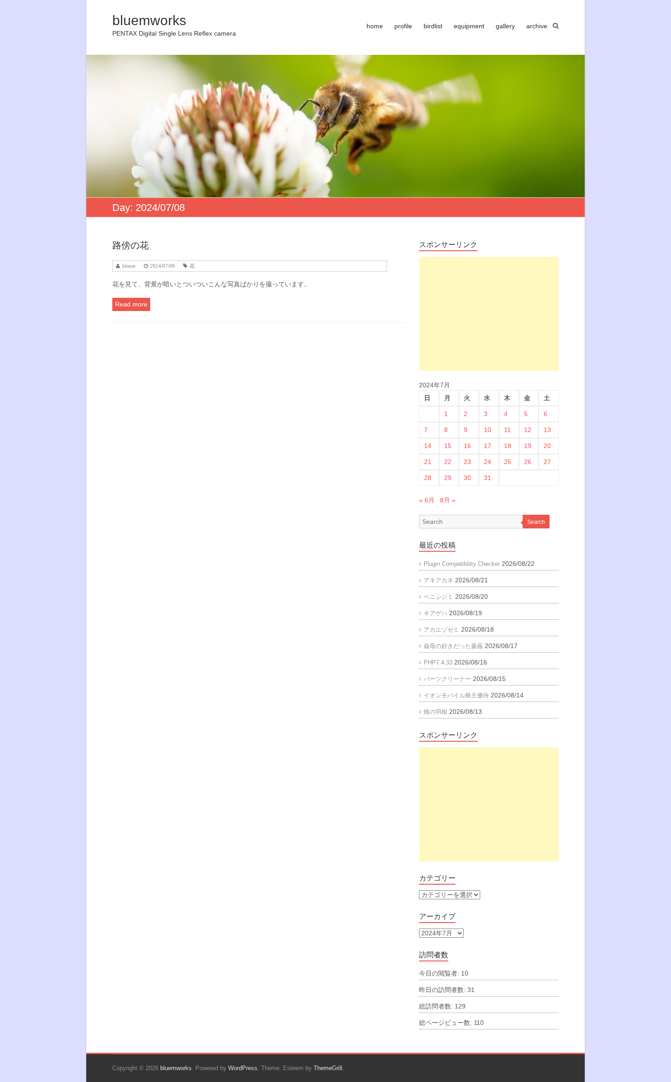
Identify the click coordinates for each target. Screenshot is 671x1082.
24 (487, 461)
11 (507, 429)
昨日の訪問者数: (443, 989)
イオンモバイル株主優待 (456, 695)
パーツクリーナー (447, 679)
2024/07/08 (162, 266)
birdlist (433, 26)
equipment (469, 26)
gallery (505, 26)
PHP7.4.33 (438, 662)
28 (427, 477)
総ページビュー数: (446, 1022)
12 (527, 429)
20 (547, 445)
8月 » (448, 500)
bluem (129, 266)
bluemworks (149, 20)
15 (447, 445)
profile (403, 26)
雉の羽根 (435, 711)
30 (467, 477)
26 (527, 461)
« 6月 (427, 500)
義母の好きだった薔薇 (453, 646)
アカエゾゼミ (441, 629)
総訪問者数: (437, 1006)
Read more (131, 304)
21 (427, 461)
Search (536, 522)
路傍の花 (130, 245)
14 (427, 445)
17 (487, 445)
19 (527, 445)
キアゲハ (435, 613)
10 (487, 429)
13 (547, 429)
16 (467, 445)
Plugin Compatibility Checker (462, 563)
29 (447, 477)
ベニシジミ (438, 596)
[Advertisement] (489, 314)
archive (536, 26)
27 (547, 461)
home (375, 26)
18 (507, 445)
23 (467, 461)
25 (507, 461)
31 (487, 477)
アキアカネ (438, 580)
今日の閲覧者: (440, 973)
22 (447, 461)
